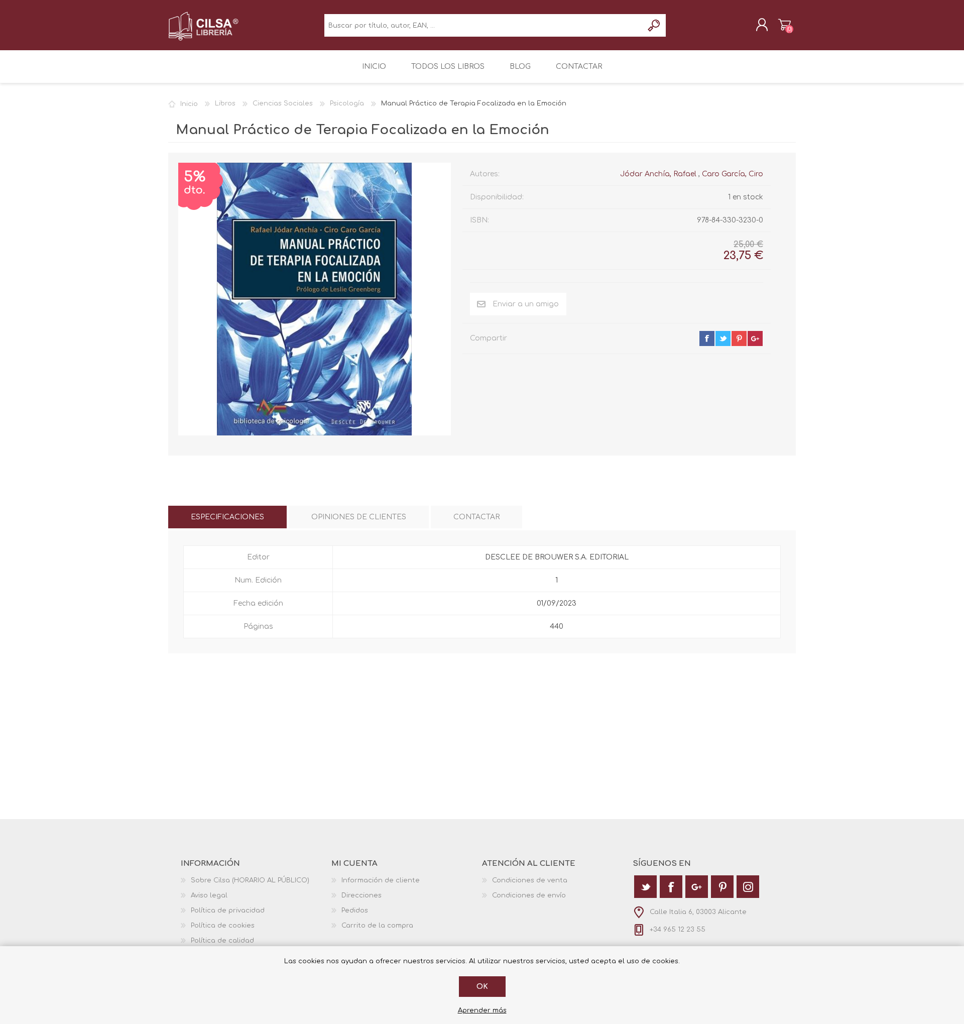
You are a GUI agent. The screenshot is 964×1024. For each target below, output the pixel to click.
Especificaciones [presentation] (227, 517)
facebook (706, 338)
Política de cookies (223, 925)
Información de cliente (380, 880)
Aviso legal (209, 895)
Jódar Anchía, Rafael (658, 174)
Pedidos (354, 910)
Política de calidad (222, 940)
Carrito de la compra (784, 25)
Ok (482, 986)
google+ (755, 338)
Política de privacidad (228, 910)
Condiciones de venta (529, 880)
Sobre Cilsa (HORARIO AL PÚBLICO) (250, 880)
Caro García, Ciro (732, 174)
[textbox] (483, 25)
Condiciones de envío (529, 895)
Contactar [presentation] (476, 517)
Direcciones (361, 895)
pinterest (739, 338)
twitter (723, 338)
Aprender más (482, 1010)
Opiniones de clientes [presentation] (358, 517)
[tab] (227, 517)
